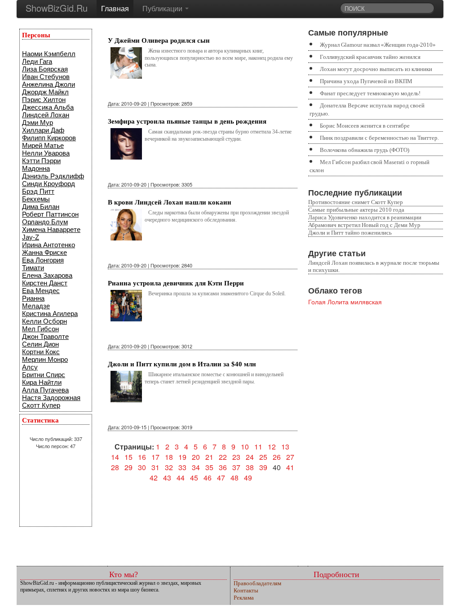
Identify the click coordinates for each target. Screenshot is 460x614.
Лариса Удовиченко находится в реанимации (364, 217)
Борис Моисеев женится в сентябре (365, 125)
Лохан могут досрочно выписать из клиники (376, 69)
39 (263, 467)
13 (285, 446)
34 (196, 467)
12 (272, 446)
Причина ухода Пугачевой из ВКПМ (366, 81)
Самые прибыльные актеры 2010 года (356, 209)
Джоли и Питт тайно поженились (350, 232)
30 (142, 467)
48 (234, 477)
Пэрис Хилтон (44, 99)
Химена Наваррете (51, 229)
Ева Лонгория (43, 260)
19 (182, 457)
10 (245, 446)
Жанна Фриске (44, 252)
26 (277, 457)
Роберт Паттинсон (50, 214)
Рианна (33, 298)
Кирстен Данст (44, 283)
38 (250, 467)
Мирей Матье (43, 145)
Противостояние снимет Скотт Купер (355, 202)
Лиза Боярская (45, 69)
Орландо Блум (45, 222)
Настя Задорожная (51, 397)
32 (169, 467)
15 (128, 457)
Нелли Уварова (46, 153)
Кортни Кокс (41, 352)
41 (290, 467)
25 (263, 457)
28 (115, 467)
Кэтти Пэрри (41, 161)
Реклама (244, 597)
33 (182, 467)
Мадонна (36, 168)
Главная (115, 8)
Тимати (33, 267)
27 (290, 457)
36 (223, 467)
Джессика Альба (48, 107)
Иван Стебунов (46, 76)
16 (142, 457)
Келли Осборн (44, 321)
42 (154, 477)
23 (236, 457)
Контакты (246, 590)
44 (181, 477)
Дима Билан (40, 206)
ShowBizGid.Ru (57, 7)
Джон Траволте (45, 336)
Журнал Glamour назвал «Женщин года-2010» (378, 44)
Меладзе (36, 306)
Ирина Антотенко (48, 245)
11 (258, 446)
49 (248, 477)
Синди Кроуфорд (48, 183)
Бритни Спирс (43, 374)
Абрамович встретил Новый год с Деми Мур (364, 225)
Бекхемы (36, 199)
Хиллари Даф (43, 130)
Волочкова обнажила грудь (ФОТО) (364, 150)
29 (128, 467)
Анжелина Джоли (48, 84)
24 (250, 457)
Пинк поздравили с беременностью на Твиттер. (379, 137)
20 (196, 457)
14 (115, 457)
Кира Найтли (42, 382)
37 (236, 467)
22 (223, 457)
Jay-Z (30, 237)
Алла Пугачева (45, 390)
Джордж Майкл (45, 92)
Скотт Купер (41, 405)
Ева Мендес (41, 290)
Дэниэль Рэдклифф (53, 176)
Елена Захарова (47, 275)
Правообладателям (257, 583)
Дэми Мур (37, 122)
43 (167, 477)
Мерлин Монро (45, 359)
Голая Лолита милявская (345, 301)
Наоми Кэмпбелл (48, 54)
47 (221, 477)
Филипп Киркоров (49, 138)
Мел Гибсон (40, 329)
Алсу (30, 367)
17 (155, 457)
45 (194, 477)
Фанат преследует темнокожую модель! (370, 93)
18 (169, 457)
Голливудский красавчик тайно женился (370, 56)
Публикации (163, 8)
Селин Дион (40, 344)
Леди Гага (37, 61)
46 (207, 477)
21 (209, 457)
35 (209, 467)
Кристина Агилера (50, 313)
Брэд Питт (38, 191)
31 (155, 467)
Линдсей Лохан (45, 115)
